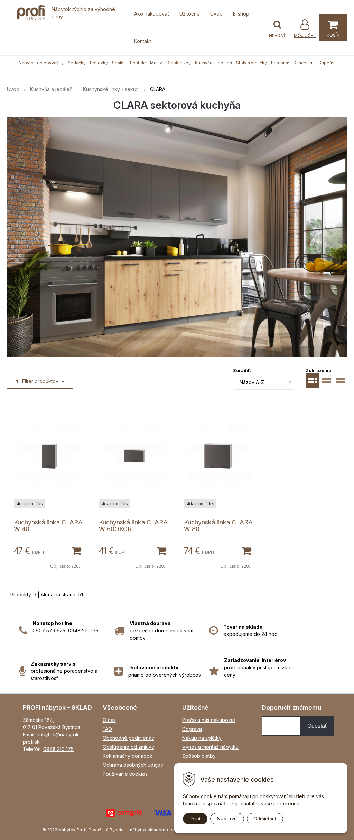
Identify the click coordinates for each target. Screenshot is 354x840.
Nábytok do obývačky (41, 62)
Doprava (192, 729)
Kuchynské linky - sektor (111, 89)
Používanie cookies (125, 774)
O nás (109, 720)
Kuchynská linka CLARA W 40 (48, 525)
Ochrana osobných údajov (133, 765)
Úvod (216, 14)
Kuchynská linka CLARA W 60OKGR (133, 525)
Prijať (195, 818)
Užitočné (189, 14)
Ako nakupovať (151, 14)
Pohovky (99, 62)
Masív (156, 62)
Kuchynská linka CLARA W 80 (218, 525)
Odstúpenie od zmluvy (128, 747)
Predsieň (280, 62)
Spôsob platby (199, 756)
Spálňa (119, 62)
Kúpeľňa (327, 62)
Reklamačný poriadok (127, 756)
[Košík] (333, 27)
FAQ (107, 729)
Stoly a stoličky (251, 62)
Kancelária (304, 62)
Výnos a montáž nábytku (210, 747)
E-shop (241, 14)
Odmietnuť (265, 818)
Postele (138, 62)
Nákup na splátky (202, 738)
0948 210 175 (58, 749)
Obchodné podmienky (128, 738)
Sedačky (77, 62)
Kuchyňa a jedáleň (213, 62)
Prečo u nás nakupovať (208, 720)
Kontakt (142, 41)
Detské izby (178, 62)
